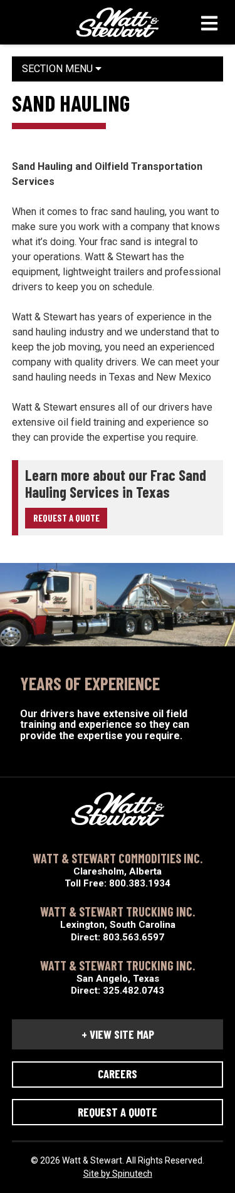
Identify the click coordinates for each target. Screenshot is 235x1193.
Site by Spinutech (117, 1174)
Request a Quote (66, 517)
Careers (117, 1073)
